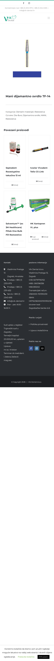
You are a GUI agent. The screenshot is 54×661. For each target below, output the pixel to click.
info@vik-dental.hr (27, 10)
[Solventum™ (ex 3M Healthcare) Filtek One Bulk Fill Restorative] (15, 205)
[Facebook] (31, 348)
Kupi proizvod (35, 238)
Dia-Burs (18, 115)
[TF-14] (27, 58)
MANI (43, 115)
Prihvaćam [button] (43, 657)
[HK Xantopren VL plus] (39, 205)
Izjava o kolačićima (39, 330)
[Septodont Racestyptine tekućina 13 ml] (15, 149)
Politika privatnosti (39, 324)
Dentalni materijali (25, 112)
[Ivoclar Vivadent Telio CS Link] (39, 149)
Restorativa (40, 112)
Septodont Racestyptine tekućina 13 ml (13, 172)
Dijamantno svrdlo (31, 115)
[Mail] (42, 348)
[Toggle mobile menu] (49, 18)
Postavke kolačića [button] (26, 657)
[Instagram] (37, 348)
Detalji (15, 185)
